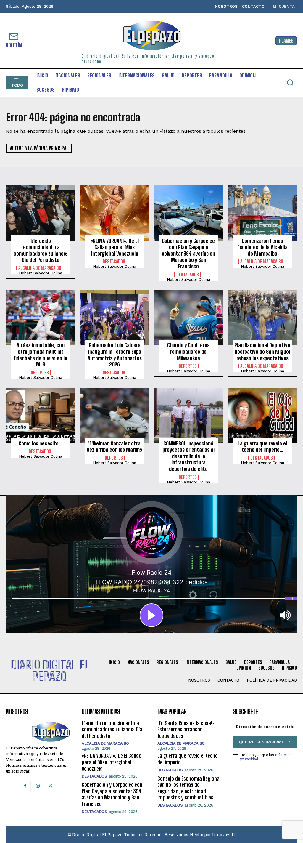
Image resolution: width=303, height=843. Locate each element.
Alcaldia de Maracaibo (39, 268)
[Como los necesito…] (40, 415)
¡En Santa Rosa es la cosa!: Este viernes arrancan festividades (185, 729)
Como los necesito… (40, 443)
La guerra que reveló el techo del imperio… (262, 446)
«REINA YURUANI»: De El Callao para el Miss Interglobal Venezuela (115, 247)
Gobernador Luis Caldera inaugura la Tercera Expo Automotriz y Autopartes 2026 (115, 355)
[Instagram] (38, 786)
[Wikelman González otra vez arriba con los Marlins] (114, 415)
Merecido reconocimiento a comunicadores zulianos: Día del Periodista (40, 250)
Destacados (114, 261)
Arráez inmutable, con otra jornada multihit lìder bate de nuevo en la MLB (40, 355)
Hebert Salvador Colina (40, 273)
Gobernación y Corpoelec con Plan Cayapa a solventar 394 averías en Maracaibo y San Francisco (188, 254)
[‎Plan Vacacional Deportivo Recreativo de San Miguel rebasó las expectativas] (262, 317)
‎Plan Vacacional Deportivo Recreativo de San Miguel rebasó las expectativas (262, 351)
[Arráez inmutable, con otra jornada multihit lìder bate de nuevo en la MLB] (40, 317)
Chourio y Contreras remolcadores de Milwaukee (188, 351)
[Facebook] (25, 786)
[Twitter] (50, 786)
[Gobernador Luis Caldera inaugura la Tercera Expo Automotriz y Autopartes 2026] (114, 317)
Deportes (40, 372)
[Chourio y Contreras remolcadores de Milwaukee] (188, 317)
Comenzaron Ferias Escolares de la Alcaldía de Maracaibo (262, 247)
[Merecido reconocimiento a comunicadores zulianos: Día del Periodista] (40, 213)
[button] (290, 82)
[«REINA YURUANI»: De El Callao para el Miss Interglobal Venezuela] (114, 213)
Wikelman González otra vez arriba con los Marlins (114, 446)
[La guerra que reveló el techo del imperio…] (262, 415)
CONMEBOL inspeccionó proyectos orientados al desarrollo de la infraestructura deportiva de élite (188, 456)
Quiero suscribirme (261, 742)
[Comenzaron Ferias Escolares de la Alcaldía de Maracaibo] (262, 213)
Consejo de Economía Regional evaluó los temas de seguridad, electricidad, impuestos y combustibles (189, 788)
